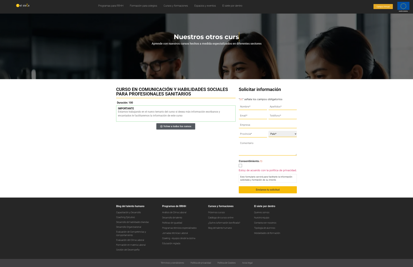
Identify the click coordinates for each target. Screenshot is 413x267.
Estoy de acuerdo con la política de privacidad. (268, 170)
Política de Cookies (226, 263)
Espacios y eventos (205, 5)
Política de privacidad (201, 263)
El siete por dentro (232, 5)
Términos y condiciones (172, 263)
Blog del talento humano (130, 206)
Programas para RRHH (110, 5)
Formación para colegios (143, 5)
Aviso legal (247, 263)
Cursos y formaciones (176, 5)
